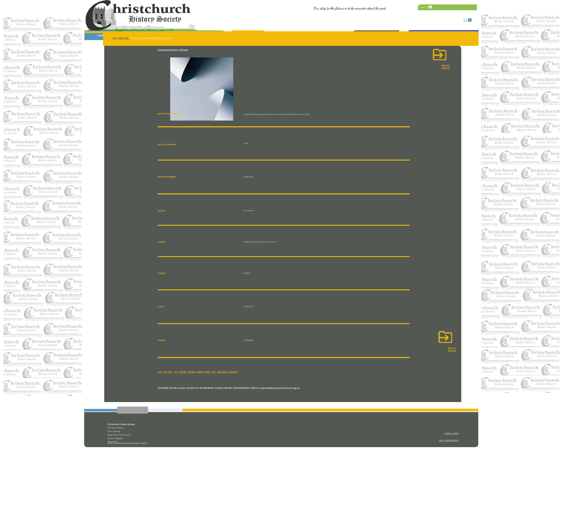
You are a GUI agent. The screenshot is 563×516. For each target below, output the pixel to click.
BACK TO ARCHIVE (452, 349)
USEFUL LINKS (451, 433)
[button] (468, 20)
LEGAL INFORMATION (448, 440)
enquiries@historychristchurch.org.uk (279, 387)
